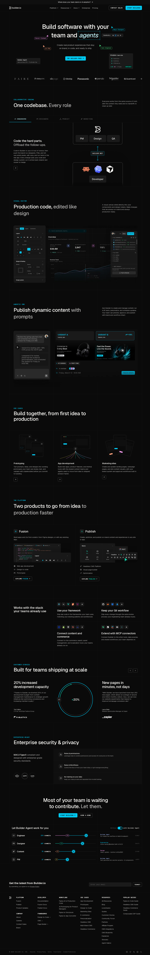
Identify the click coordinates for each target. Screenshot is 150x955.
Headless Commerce (87, 929)
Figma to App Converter (67, 916)
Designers (43, 119)
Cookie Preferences (69, 952)
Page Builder (42, 924)
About (18, 917)
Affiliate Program (107, 926)
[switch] (120, 828)
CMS (39, 921)
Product (65, 119)
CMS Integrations (108, 929)
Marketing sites (109, 463)
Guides (104, 912)
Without (114, 828)
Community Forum (108, 919)
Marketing (88, 119)
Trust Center (57, 952)
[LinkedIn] (137, 952)
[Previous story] (130, 670)
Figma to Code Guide (130, 901)
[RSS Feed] (141, 952)
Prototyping (19, 463)
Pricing (95, 8)
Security (32, 952)
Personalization (85, 919)
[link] (31, 154)
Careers (19, 921)
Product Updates (22, 908)
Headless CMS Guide (130, 905)
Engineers (21, 119)
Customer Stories (108, 915)
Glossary (105, 940)
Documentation (43, 901)
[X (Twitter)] (134, 952)
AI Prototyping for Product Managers (68, 908)
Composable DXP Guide (131, 914)
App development (66, 463)
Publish (90, 531)
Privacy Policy (34, 886)
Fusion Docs (42, 905)
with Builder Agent (131, 828)
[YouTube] (127, 952)
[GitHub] (130, 952)
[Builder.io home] (15, 8)
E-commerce (84, 915)
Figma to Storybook (66, 912)
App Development (86, 901)
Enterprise (86, 8)
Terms (50, 952)
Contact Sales (21, 924)
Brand (18, 928)
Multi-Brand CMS (86, 926)
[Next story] (135, 670)
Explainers (105, 936)
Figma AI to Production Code (67, 902)
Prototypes (84, 905)
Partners (105, 922)
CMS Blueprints (107, 933)
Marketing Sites (85, 912)
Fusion (23, 531)
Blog (103, 905)
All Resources (107, 901)
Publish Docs (42, 908)
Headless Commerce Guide (130, 909)
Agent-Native (106, 943)
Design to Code (43, 917)
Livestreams (106, 908)
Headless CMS (85, 922)
